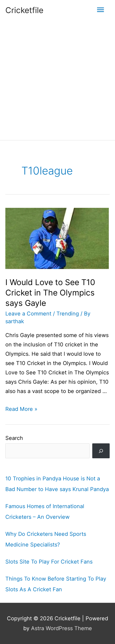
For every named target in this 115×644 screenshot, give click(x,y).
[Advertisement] (57, 80)
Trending (67, 313)
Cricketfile (24, 10)
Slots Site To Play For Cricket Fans (49, 561)
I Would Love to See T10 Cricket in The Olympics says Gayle (50, 292)
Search (14, 438)
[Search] (101, 450)
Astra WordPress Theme (61, 628)
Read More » (21, 409)
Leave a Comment (28, 313)
